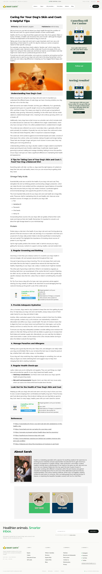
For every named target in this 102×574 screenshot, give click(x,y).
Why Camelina (50, 6)
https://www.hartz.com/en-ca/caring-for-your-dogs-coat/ (33, 429)
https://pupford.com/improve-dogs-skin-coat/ (30, 435)
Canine (28, 555)
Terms (62, 571)
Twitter (84, 560)
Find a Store (59, 6)
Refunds (50, 571)
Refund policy (66, 562)
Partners (67, 6)
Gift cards (29, 559)
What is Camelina (49, 552)
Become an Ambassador (69, 555)
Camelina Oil (17, 204)
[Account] (90, 6)
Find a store (66, 557)
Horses (36, 6)
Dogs (42, 6)
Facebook (85, 555)
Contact (56, 571)
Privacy (65, 564)
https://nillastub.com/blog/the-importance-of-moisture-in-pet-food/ (37, 444)
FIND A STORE (86, 1)
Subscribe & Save (31, 557)
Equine (28, 552)
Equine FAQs (48, 557)
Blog (72, 6)
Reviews (47, 555)
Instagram (85, 553)
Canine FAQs (48, 559)
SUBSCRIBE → (93, 531)
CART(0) (96, 6)
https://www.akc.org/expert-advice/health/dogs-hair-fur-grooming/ (36, 432)
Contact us (66, 559)
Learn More (28, 298)
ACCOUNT (93, 1)
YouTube (85, 558)
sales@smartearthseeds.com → (89, 563)
